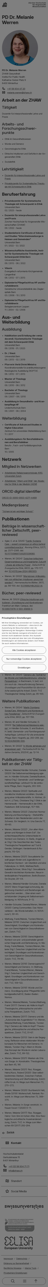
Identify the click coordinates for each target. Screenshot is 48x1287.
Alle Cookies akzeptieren (24, 650)
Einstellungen (24, 667)
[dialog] (24, 643)
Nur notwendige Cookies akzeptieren (24, 659)
